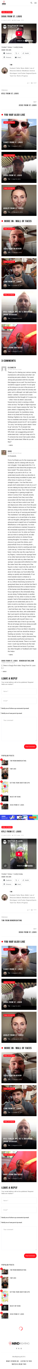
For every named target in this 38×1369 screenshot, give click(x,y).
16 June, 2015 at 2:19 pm (15, 369)
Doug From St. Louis (12, 175)
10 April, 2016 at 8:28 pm (8, 662)
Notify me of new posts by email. (12, 713)
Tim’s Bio (13, 769)
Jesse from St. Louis (28, 105)
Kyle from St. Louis (10, 93)
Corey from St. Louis (13, 142)
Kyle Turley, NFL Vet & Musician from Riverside (17, 313)
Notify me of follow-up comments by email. (15, 708)
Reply (11, 445)
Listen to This (26, 1361)
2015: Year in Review (12, 248)
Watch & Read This (19, 1364)
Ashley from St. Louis (13, 208)
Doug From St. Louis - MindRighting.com (17, 661)
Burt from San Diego (12, 347)
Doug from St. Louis (28, 932)
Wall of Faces (7, 12)
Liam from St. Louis (12, 281)
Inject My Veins (15, 797)
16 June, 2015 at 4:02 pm (15, 453)
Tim (11, 65)
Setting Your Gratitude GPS (20, 783)
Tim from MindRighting (18, 761)
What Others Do (12, 1361)
